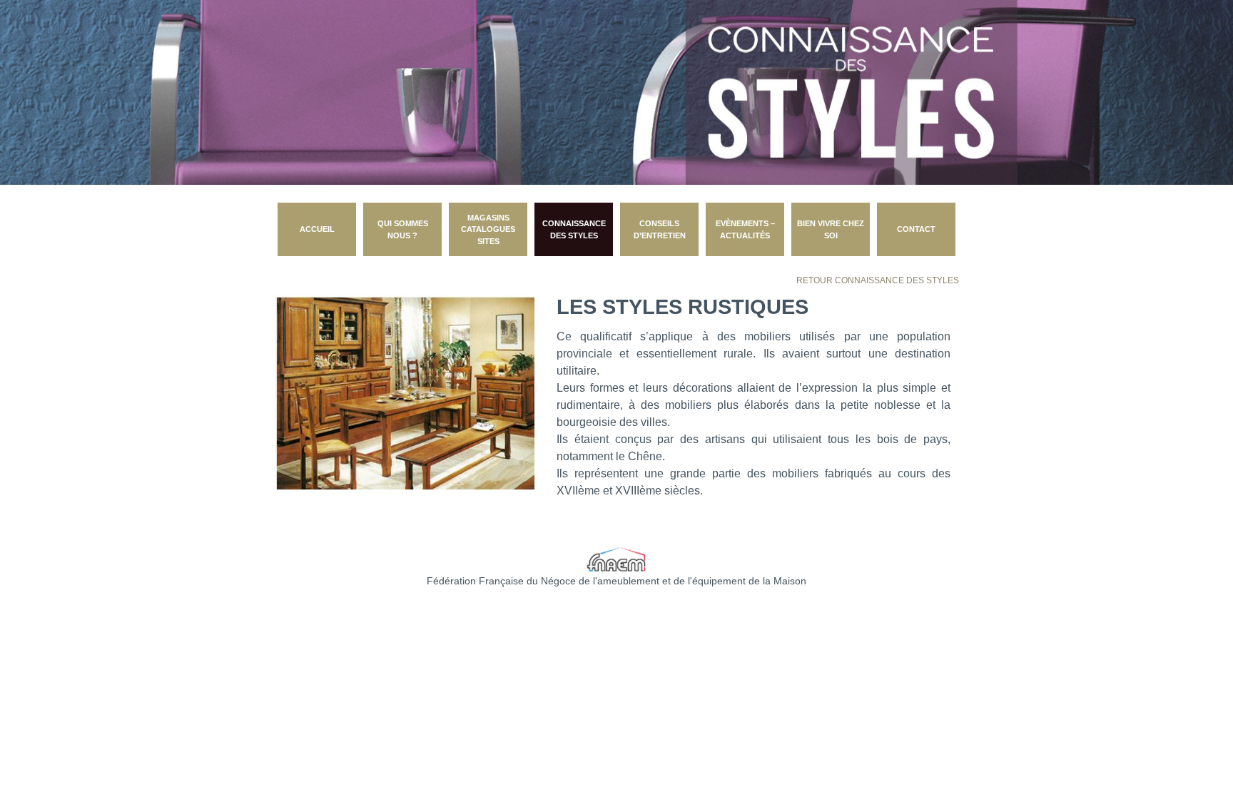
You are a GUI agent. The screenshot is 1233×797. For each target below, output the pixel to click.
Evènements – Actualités (745, 229)
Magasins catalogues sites (488, 229)
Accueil (317, 229)
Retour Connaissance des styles (877, 280)
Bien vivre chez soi (830, 229)
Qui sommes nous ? (402, 229)
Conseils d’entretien (660, 229)
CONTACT (916, 229)
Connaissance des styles (574, 229)
